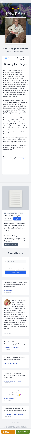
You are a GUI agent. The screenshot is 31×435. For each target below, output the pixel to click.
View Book (8, 219)
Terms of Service (20, 427)
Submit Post (15, 272)
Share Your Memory (10, 244)
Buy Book (17, 219)
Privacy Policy (11, 427)
